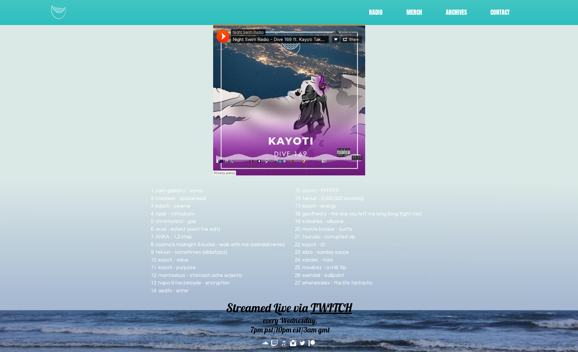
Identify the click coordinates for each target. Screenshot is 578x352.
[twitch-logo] (274, 343)
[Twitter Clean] (302, 343)
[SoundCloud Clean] (265, 343)
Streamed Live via (289, 307)
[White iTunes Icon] (284, 343)
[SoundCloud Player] (289, 100)
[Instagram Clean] (293, 343)
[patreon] (312, 343)
